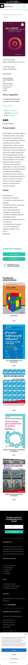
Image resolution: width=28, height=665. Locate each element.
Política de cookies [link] (13, 662)
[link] (2, 6)
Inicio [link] (4, 14)
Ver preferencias (14, 658)
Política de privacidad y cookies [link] (12, 586)
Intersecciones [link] (14, 113)
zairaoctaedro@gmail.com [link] (9, 631)
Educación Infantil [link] (8, 567)
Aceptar (14, 650)
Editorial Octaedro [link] (12, 14)
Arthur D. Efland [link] (7, 106)
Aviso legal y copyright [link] (9, 584)
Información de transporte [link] (10, 588)
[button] (25, 634)
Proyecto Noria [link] (8, 569)
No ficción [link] (12, 115)
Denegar (14, 654)
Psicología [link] (6, 571)
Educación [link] (14, 110)
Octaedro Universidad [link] (9, 565)
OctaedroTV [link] (7, 573)
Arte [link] (9, 110)
